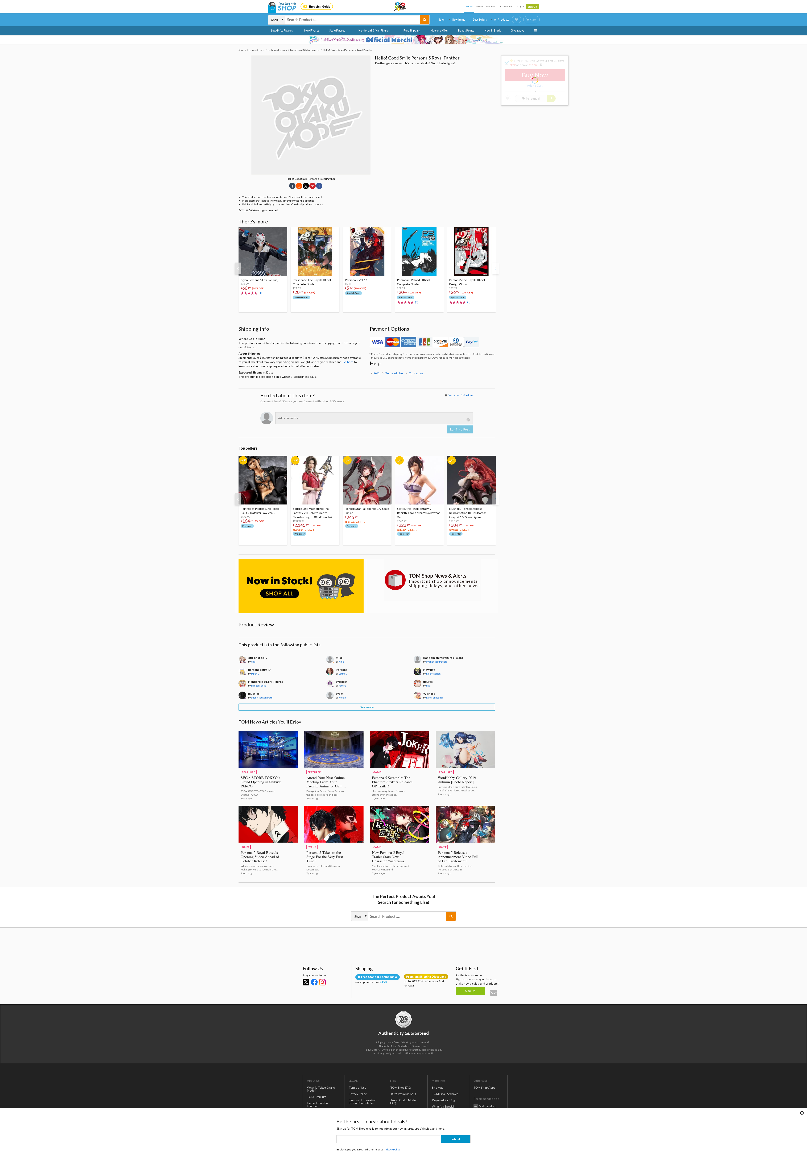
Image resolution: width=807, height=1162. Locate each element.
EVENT (312, 847)
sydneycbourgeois (436, 661)
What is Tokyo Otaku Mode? (321, 1089)
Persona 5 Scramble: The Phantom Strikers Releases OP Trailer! (392, 781)
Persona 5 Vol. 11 (356, 280)
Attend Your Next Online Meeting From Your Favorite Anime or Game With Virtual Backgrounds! (325, 786)
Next (495, 268)
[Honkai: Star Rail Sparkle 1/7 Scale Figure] (367, 480)
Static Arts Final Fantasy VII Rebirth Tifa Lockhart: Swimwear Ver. (418, 513)
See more (367, 707)
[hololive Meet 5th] (403, 39)
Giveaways (517, 30)
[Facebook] (314, 982)
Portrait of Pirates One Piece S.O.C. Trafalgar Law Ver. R (260, 511)
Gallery (491, 6)
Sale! (442, 19)
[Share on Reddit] (299, 186)
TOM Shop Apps (484, 1087)
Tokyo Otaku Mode (400, 6)
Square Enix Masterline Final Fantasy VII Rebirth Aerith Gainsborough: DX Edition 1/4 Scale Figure (312, 513)
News (479, 6)
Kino (341, 661)
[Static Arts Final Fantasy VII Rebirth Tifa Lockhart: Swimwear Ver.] (419, 480)
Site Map (437, 1087)
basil (428, 685)
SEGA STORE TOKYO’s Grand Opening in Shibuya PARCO (261, 781)
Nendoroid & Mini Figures (374, 30)
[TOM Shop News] (432, 580)
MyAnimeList (487, 1106)
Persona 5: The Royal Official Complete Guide (312, 282)
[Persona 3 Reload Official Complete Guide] (419, 251)
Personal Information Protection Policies (362, 1101)
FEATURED (248, 772)
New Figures (311, 30)
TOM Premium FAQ (403, 1094)
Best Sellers (480, 19)
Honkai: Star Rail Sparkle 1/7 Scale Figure (367, 511)
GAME (377, 772)
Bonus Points (466, 30)
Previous (238, 268)
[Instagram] (322, 982)
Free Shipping (412, 30)
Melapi (342, 697)
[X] (306, 982)
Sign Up (532, 6)
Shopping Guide (319, 6)
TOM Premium (316, 1097)
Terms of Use (394, 373)
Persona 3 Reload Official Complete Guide (413, 282)
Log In (520, 6)
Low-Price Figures (282, 30)
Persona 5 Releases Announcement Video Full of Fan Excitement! (458, 856)
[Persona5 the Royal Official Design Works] (471, 251)
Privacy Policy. (392, 1149)
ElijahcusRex (433, 673)
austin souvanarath (262, 697)
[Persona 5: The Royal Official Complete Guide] (315, 251)
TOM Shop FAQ (400, 1087)
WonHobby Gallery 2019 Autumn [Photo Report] (457, 779)
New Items (458, 19)
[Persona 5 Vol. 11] (367, 251)
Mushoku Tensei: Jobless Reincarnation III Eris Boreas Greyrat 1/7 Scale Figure (468, 513)
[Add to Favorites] (281, 231)
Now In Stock (493, 30)
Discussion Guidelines (460, 395)
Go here (348, 362)
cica (253, 661)
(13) (261, 292)
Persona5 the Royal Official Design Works (467, 282)
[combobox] (352, 19)
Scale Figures (337, 30)
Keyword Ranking (443, 1100)
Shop (469, 6)
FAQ (377, 373)
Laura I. (343, 673)
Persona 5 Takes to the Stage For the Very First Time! (324, 856)
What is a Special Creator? (443, 1108)
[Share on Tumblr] (292, 186)
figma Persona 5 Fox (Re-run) (259, 280)
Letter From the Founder (317, 1104)
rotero (342, 685)
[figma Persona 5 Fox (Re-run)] (263, 251)
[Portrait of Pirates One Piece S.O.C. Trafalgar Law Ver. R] (263, 480)
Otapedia (506, 6)
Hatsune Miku (439, 30)
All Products (501, 19)
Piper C (255, 673)
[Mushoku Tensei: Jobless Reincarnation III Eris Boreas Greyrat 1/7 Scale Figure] (471, 480)
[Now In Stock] (301, 586)
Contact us (416, 373)
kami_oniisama (434, 697)
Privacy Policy (358, 1094)
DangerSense (258, 685)
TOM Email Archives (445, 1094)
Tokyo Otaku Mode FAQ (403, 1101)
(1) (416, 302)
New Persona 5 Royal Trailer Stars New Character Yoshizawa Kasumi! (388, 859)
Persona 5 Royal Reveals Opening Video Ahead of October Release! (260, 856)
